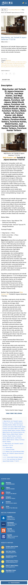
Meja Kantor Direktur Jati (10, 65)
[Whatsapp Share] (14, 73)
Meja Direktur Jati (10, 63)
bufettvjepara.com (10, 567)
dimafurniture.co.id (10, 548)
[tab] (6, 79)
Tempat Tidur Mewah (11, 493)
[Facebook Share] (2, 73)
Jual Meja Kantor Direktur (21, 61)
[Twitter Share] (6, 73)
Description (6, 79)
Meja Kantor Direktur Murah (11, 66)
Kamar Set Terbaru (10, 498)
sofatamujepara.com (11, 552)
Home (9, 9)
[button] (24, 18)
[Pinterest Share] (10, 73)
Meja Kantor (18, 9)
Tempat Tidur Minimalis (11, 508)
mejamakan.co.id (10, 571)
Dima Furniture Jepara (11, 503)
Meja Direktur (4, 63)
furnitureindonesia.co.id (11, 562)
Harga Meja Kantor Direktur (9, 61)
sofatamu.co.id (9, 557)
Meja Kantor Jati (21, 66)
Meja (13, 9)
